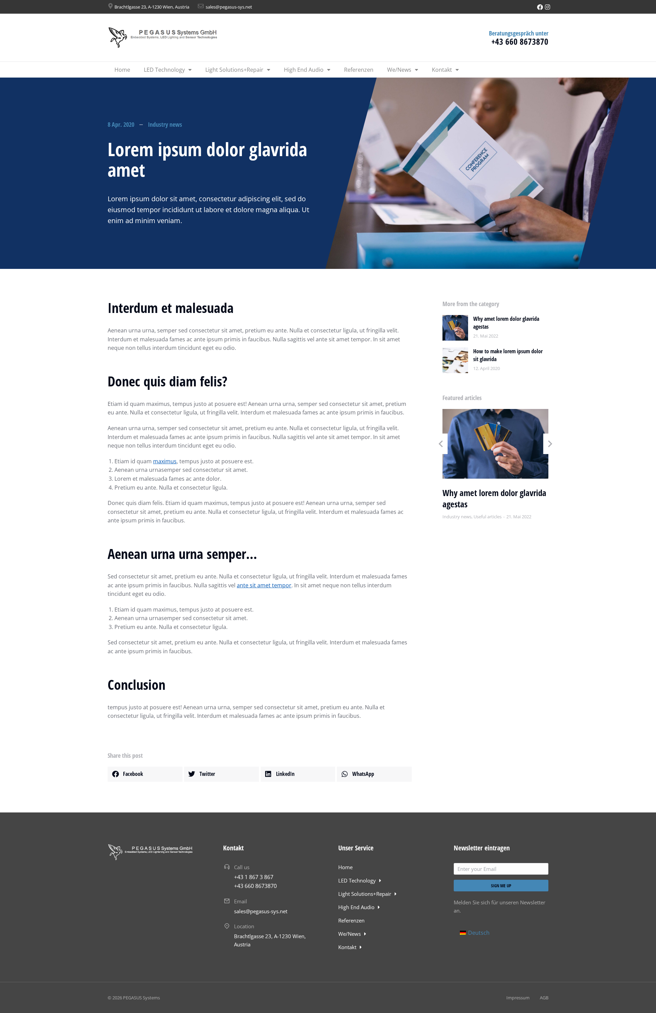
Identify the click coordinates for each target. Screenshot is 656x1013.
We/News (399, 69)
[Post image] (455, 328)
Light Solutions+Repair (234, 69)
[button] (145, 774)
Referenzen (358, 69)
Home (122, 69)
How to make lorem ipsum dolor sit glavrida (508, 354)
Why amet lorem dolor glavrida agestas (506, 322)
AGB (544, 998)
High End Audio (304, 69)
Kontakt (442, 69)
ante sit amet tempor (264, 585)
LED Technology (164, 69)
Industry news (165, 124)
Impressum (518, 998)
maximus (165, 461)
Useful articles (488, 517)
